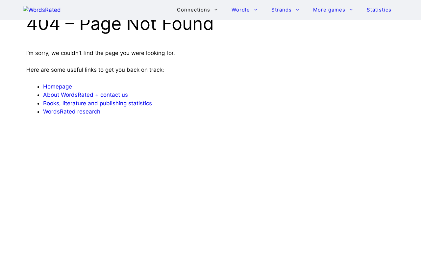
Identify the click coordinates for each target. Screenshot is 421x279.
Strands (281, 10)
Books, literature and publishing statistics (97, 103)
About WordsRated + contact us (85, 94)
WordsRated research (71, 111)
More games (329, 10)
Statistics (379, 10)
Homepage (57, 86)
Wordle (241, 10)
